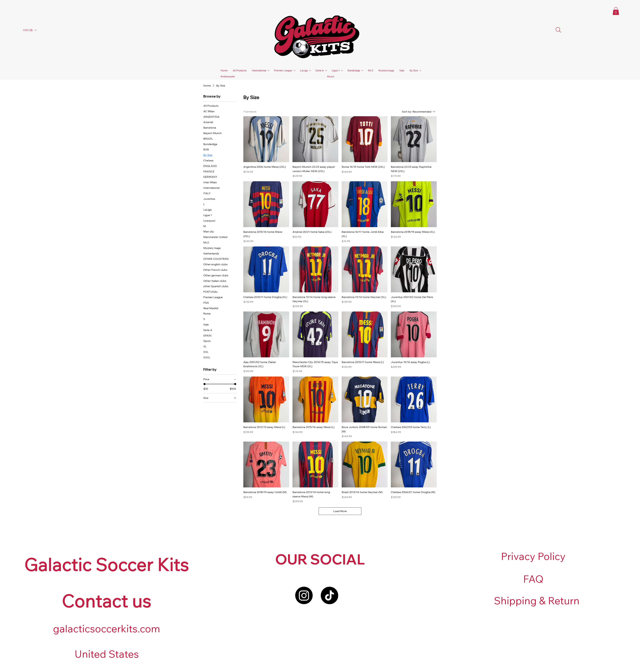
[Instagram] (304, 595)
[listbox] (30, 30)
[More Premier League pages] (294, 70)
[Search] (558, 29)
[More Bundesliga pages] (362, 70)
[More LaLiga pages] (310, 70)
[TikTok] (329, 595)
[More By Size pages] (420, 70)
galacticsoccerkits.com (106, 628)
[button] (615, 11)
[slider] (204, 384)
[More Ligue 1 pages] (342, 70)
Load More (340, 511)
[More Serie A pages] (326, 70)
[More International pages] (268, 70)
